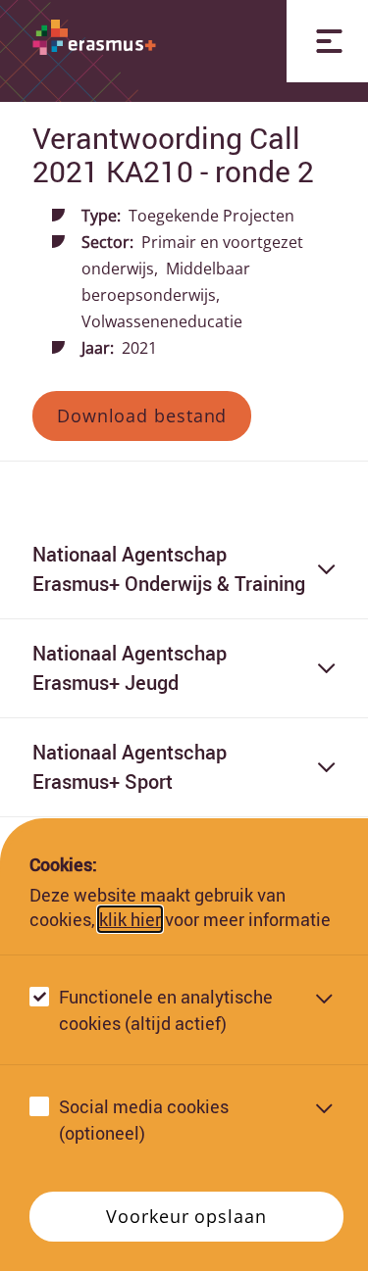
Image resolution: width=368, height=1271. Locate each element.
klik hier (130, 919)
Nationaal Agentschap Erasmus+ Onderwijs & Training (168, 569)
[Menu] (327, 41)
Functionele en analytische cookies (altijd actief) (166, 1010)
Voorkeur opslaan (186, 1216)
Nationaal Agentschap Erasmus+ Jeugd (129, 668)
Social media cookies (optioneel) (144, 1120)
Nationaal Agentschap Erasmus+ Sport (129, 767)
